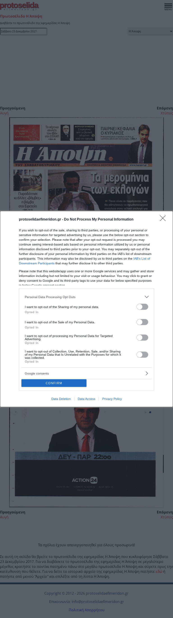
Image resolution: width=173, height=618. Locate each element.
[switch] (142, 307)
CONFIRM (54, 383)
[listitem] (86, 296)
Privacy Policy (112, 399)
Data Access (86, 399)
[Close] (164, 219)
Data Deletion (61, 399)
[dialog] (86, 309)
